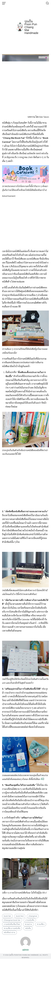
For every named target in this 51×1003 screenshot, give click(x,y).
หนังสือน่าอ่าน (9, 932)
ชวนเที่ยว (40, 924)
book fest (20, 916)
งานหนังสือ (29, 920)
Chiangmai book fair (12, 920)
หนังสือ (28, 928)
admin (25, 949)
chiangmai (33, 916)
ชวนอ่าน (28, 924)
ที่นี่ (42, 779)
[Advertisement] (25, 27)
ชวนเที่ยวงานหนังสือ (12, 928)
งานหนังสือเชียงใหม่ (12, 924)
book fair (7, 916)
